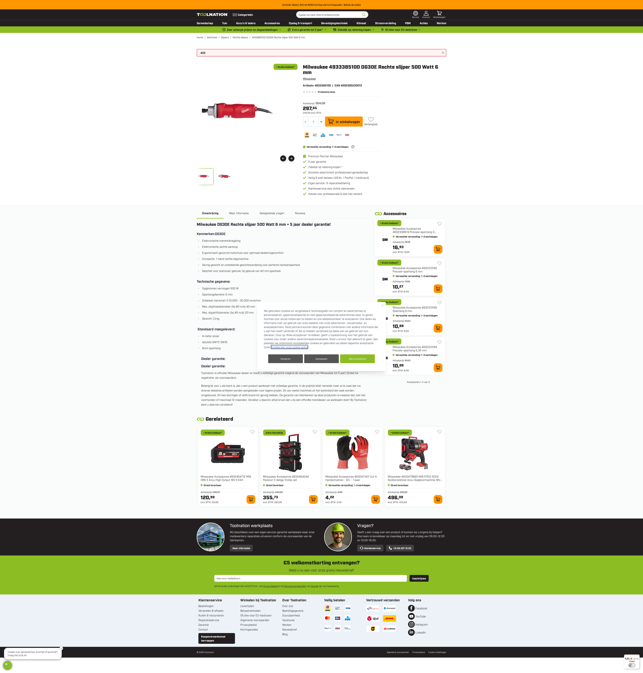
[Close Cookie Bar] (383, 305)
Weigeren (285, 358)
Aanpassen (321, 358)
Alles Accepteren (357, 358)
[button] (7, 665)
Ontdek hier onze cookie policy (289, 347)
